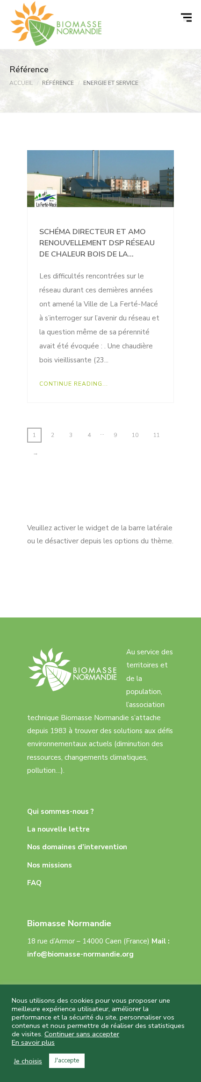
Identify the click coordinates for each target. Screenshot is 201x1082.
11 (156, 435)
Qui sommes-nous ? (60, 811)
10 (135, 435)
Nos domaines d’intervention (77, 847)
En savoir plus (33, 1042)
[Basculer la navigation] (187, 17)
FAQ (34, 883)
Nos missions (49, 865)
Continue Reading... (73, 384)
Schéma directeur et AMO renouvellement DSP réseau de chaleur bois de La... (97, 243)
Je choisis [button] (28, 1061)
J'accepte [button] (67, 1060)
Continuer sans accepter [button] (81, 1034)
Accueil (21, 83)
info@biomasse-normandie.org (80, 954)
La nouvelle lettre (58, 829)
